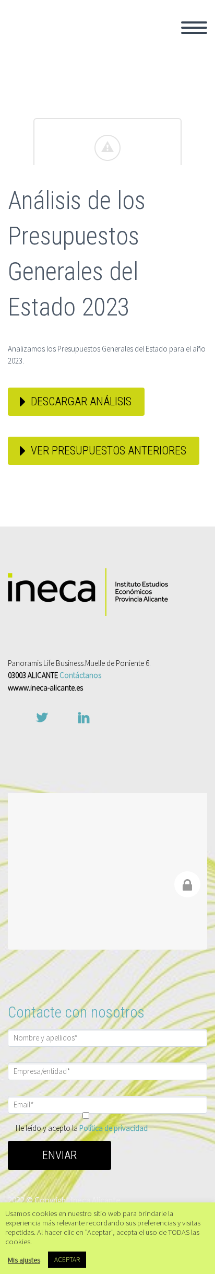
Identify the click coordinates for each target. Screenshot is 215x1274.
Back (121, 60)
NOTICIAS (130, 215)
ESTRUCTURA (139, 102)
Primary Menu (194, 27)
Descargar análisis (81, 401)
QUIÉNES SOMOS (146, 46)
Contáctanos (80, 675)
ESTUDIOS (132, 159)
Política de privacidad (113, 1128)
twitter (42, 718)
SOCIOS (126, 88)
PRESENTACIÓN (143, 74)
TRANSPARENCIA (146, 116)
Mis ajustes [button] (24, 1260)
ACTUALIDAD (137, 187)
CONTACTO (133, 243)
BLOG (122, 229)
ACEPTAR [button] (67, 1259)
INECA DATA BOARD (150, 173)
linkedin (83, 718)
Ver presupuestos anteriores (108, 450)
